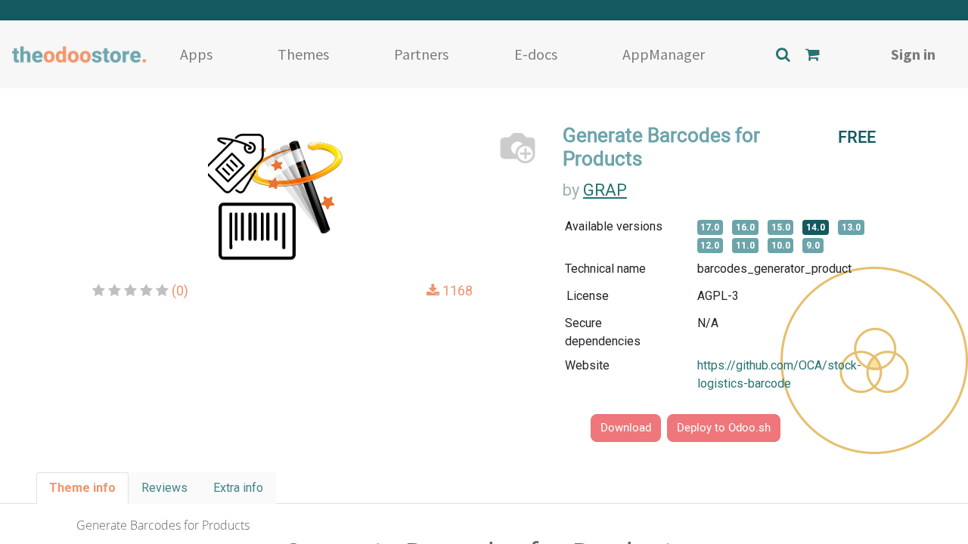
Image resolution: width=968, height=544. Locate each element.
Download (625, 427)
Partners (421, 54)
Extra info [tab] (238, 488)
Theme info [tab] (82, 488)
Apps (196, 54)
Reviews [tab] (164, 488)
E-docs (535, 54)
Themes (303, 54)
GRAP (605, 190)
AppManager (663, 54)
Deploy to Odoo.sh (724, 427)
